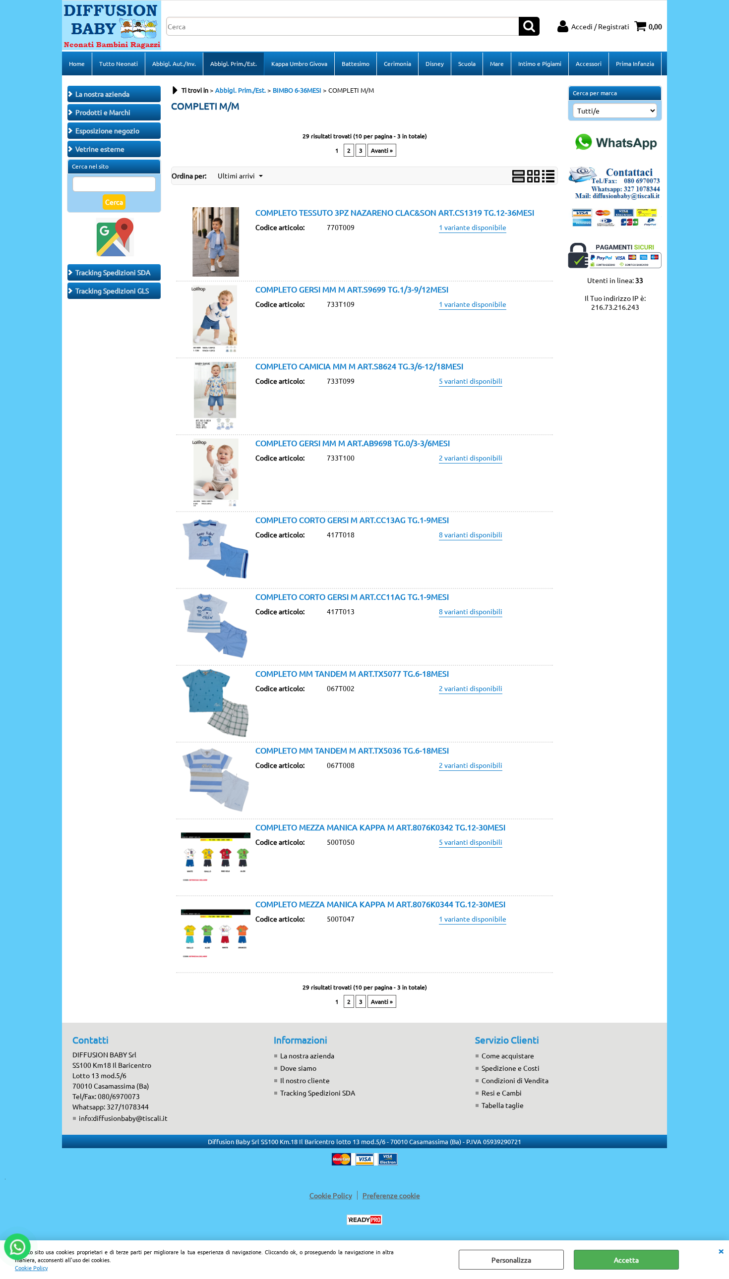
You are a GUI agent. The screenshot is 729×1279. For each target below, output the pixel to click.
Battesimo (355, 63)
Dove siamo (298, 1067)
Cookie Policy (31, 1268)
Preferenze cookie (391, 1195)
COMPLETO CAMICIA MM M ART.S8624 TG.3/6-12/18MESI (359, 366)
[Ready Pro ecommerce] (364, 1219)
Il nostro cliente (305, 1080)
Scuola (467, 63)
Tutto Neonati (118, 63)
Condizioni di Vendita (515, 1080)
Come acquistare (508, 1055)
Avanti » (382, 150)
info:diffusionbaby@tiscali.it (123, 1117)
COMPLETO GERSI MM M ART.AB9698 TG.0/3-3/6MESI (352, 443)
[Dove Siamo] (114, 254)
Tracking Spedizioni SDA (317, 1092)
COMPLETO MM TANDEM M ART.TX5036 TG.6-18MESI (352, 750)
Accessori (589, 63)
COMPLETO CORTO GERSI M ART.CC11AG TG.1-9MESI (352, 596)
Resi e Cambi (502, 1092)
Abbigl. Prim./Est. (233, 63)
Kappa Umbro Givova (299, 63)
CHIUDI (721, 1250)
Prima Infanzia (635, 63)
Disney (434, 63)
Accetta (626, 1259)
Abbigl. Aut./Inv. (174, 63)
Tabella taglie (503, 1105)
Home (77, 63)
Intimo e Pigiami (539, 63)
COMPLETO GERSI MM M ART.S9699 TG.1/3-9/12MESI (351, 289)
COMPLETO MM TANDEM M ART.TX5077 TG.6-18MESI (352, 673)
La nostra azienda (307, 1055)
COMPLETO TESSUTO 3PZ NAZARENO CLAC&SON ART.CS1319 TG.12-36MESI (394, 212)
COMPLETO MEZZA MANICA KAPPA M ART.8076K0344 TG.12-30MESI (380, 904)
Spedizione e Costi (511, 1067)
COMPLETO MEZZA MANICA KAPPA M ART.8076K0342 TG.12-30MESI (380, 827)
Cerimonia (397, 63)
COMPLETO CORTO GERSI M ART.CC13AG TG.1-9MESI (352, 519)
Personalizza (511, 1259)
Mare (497, 63)
